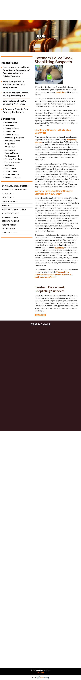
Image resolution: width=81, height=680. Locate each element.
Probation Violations (13, 159)
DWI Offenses (8, 198)
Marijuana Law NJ (12, 156)
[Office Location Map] (40, 590)
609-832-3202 (63, 561)
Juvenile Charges (10, 201)
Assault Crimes (11, 122)
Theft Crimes (10, 168)
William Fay (59, 248)
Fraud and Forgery (12, 153)
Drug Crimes (10, 144)
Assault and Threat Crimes (14, 190)
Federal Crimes (9, 225)
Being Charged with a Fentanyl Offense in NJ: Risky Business (14, 84)
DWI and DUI (10, 147)
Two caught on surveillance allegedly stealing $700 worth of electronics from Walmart (53, 274)
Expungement (10, 150)
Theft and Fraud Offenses (14, 209)
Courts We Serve (9, 233)
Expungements (8, 229)
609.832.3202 (41, 18)
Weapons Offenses (12, 177)
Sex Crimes (9, 165)
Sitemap (40, 673)
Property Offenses (12, 162)
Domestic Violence (12, 141)
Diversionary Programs (14, 138)
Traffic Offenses (10, 217)
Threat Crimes (11, 171)
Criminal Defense (12, 129)
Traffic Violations (12, 174)
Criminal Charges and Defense (16, 186)
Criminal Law (10, 132)
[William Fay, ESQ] (17, 8)
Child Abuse (9, 125)
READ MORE (40, 315)
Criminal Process (11, 135)
